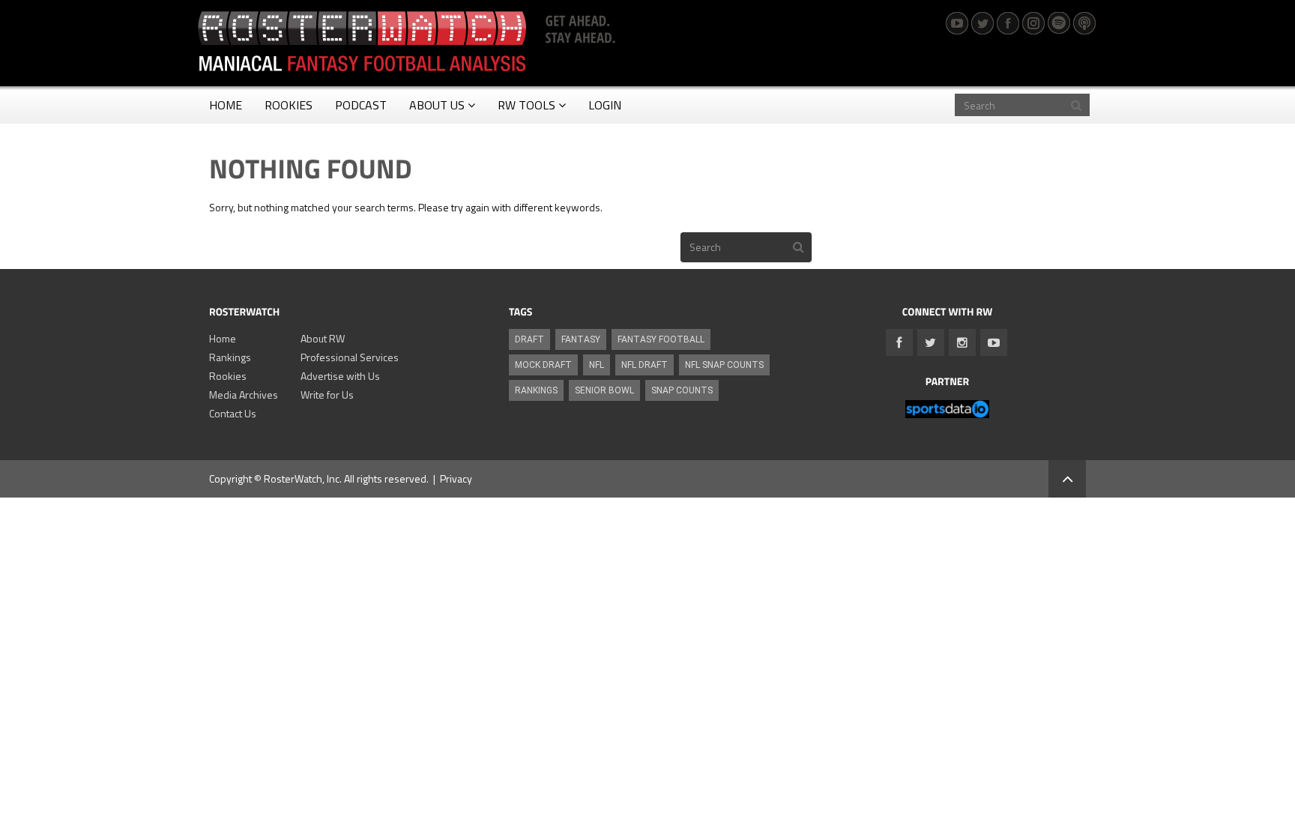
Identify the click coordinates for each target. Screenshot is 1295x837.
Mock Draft (543, 365)
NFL (596, 365)
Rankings (230, 357)
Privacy (456, 478)
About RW (323, 338)
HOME (225, 105)
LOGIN (604, 105)
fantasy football (661, 339)
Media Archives (243, 394)
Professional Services (350, 357)
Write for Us (327, 394)
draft (529, 339)
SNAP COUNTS (682, 390)
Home (222, 338)
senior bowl (604, 390)
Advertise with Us (340, 376)
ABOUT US (437, 105)
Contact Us (232, 413)
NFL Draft (644, 365)
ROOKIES (289, 105)
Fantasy (580, 339)
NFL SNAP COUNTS (724, 365)
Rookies (228, 376)
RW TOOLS (526, 105)
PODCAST (361, 105)
